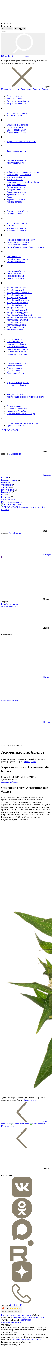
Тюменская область (16, 373)
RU (2, 557)
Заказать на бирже (9, 782)
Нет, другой (20, 29)
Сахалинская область (17, 346)
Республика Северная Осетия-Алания (24, 317)
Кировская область (16, 187)
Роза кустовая (22, 56)
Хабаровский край (15, 394)
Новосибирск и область (37, 89)
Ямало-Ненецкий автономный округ (24, 423)
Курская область (14, 202)
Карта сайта (38, 1317)
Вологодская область (16, 130)
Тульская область (15, 371)
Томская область (14, 368)
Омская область (14, 256)
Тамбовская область (16, 363)
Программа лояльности (12, 502)
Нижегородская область (18, 242)
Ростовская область (16, 327)
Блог (3, 495)
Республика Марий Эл (17, 310)
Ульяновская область (16, 385)
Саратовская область (16, 344)
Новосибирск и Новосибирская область (25, 247)
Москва (4, 89)
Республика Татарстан (17, 320)
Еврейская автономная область (21, 141)
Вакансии (6, 497)
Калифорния (15, 454)
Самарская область (15, 339)
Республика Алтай (15, 290)
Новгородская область (17, 245)
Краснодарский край (16, 192)
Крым (9, 197)
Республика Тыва (15, 322)
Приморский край (15, 276)
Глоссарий (6, 492)
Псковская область (15, 278)
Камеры (47, 475)
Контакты (6, 482)
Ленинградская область (18, 211)
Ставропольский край (17, 354)
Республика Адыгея (16, 287)
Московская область (16, 228)
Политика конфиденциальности (16, 1315)
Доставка (5, 487)
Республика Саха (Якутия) (19, 315)
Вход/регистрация (28, 507)
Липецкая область (15, 213)
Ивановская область (16, 160)
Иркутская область (15, 163)
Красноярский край (16, 194)
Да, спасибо (7, 29)
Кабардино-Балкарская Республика (23, 172)
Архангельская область (18, 101)
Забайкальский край (16, 151)
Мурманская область (16, 230)
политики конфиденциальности (27, 1339)
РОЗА (4, 56)
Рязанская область (15, 330)
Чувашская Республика (18, 411)
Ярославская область (16, 425)
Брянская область (15, 115)
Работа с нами (8, 490)
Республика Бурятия (16, 295)
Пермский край (14, 273)
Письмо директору (23, 1317)
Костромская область (16, 189)
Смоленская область (16, 351)
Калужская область (16, 177)
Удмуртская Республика (18, 382)
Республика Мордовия (17, 312)
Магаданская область (17, 223)
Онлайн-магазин (9, 606)
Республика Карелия (16, 305)
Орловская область (16, 261)
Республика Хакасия (16, 325)
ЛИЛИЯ (11, 56)
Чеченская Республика (17, 408)
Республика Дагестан (17, 297)
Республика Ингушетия (18, 300)
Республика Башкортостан (19, 292)
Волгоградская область (17, 127)
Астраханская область (17, 103)
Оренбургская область (17, 259)
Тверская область (15, 366)
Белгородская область (17, 113)
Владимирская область (17, 125)
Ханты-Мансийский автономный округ (25, 397)
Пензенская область (16, 271)
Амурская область (15, 99)
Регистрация (30, 761)
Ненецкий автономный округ (21, 240)
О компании (7, 485)
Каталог (5, 477)
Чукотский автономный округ (21, 413)
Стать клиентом (9, 500)
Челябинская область (16, 406)
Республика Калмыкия (17, 302)
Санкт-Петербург (17, 89)
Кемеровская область (16, 184)
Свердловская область (17, 349)
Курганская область (16, 199)
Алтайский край (14, 96)
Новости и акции (9, 480)
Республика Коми (15, 307)
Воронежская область (17, 132)
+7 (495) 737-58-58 (9, 430)
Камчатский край (15, 179)
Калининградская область (19, 174)
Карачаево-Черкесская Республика (23, 182)
